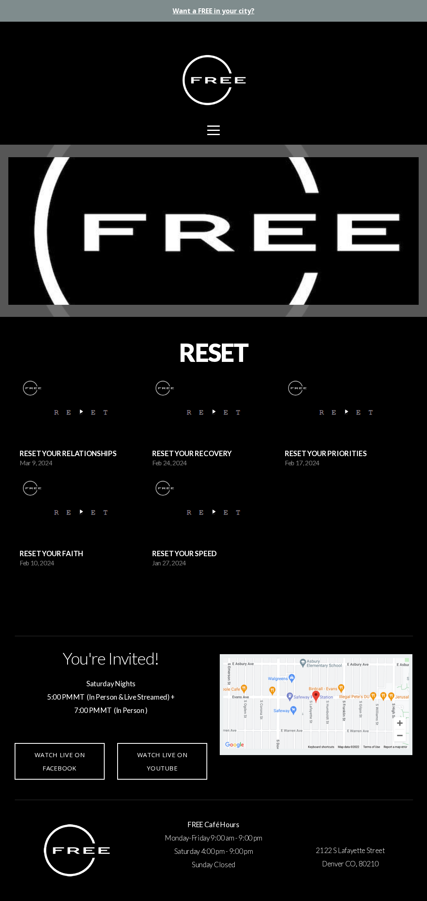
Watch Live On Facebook (60, 761)
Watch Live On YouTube (162, 761)
